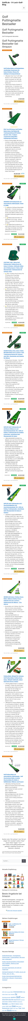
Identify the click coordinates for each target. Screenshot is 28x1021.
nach (7, 1006)
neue (10, 1006)
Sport (17, 1008)
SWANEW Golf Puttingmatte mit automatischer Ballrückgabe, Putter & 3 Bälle (14, 203)
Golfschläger (5, 1001)
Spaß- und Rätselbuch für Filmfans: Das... (15, 924)
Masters (17, 1003)
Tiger (19, 1008)
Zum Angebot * (19, 101)
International (19, 1001)
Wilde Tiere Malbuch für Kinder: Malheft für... (16, 932)
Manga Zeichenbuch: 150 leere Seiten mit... (16, 941)
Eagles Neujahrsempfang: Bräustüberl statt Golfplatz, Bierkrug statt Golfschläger (13, 963)
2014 (6, 991)
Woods (9, 1010)
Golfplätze (23, 999)
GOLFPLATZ (17, 999)
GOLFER (10, 999)
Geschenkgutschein (6, 997)
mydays (4, 1006)
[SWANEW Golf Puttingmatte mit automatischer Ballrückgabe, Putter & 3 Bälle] (14, 192)
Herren (15, 1001)
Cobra (3, 994)
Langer (9, 1003)
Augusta (8, 991)
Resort (20, 1006)
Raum (17, 1006)
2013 (3, 991)
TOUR (23, 1008)
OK (14, 1018)
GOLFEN (5, 999)
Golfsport (10, 1001)
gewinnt (13, 997)
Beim (12, 991)
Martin (13, 1003)
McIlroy (21, 1003)
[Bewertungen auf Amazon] (14, 127)
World (13, 1010)
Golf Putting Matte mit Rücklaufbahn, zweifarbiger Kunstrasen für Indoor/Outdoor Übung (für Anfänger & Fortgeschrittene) (14, 71)
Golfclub (23, 997)
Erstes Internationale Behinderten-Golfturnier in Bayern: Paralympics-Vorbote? (12, 978)
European (13, 994)
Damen (6, 994)
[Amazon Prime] (22, 173)
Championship (18, 992)
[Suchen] (24, 861)
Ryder (11, 1008)
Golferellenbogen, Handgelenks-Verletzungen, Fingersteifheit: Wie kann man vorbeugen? (13, 957)
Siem (14, 1008)
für (16, 994)
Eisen (9, 994)
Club (24, 991)
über (16, 1010)
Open (14, 1006)
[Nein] (26, 1016)
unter (3, 1010)
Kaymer (5, 1004)
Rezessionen (5, 1008)
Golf (18, 997)
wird (6, 1010)
